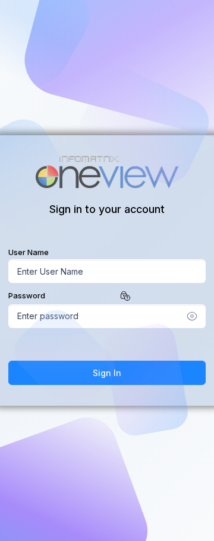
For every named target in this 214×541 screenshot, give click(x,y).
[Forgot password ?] (125, 295)
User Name (28, 252)
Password (26, 295)
